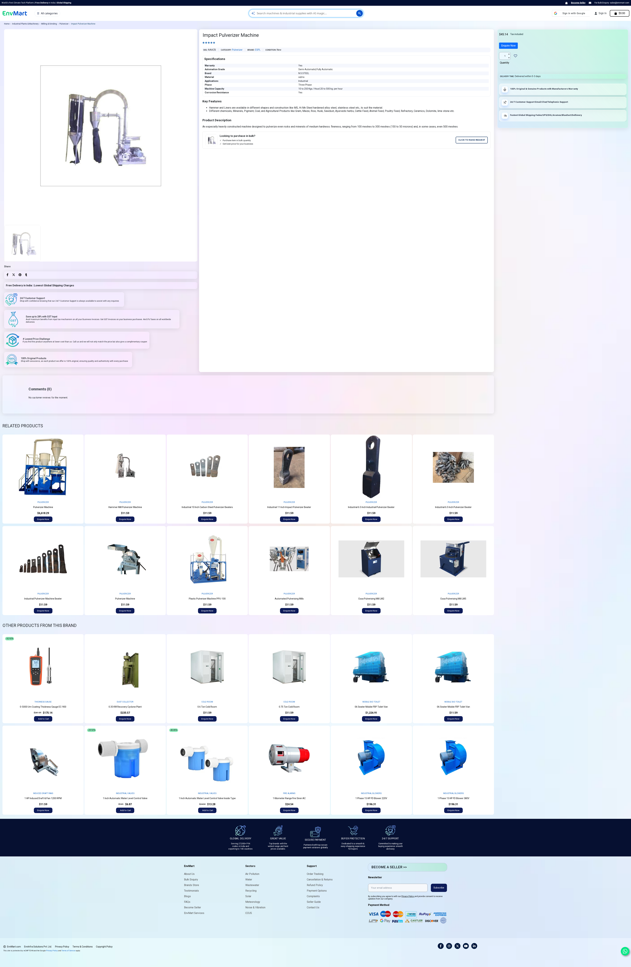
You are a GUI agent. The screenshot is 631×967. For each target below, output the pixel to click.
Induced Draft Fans (43, 793)
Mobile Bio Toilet (371, 702)
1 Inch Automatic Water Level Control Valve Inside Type (207, 798)
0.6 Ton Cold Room (207, 706)
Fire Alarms (289, 793)
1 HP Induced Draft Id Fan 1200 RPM (43, 798)
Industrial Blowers (371, 793)
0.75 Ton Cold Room (289, 706)
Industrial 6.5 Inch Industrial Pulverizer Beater (371, 507)
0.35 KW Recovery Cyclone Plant (125, 706)
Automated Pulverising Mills (289, 598)
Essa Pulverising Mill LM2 (371, 598)
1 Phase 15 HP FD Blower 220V (371, 798)
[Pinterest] (19, 274)
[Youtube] (466, 946)
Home (7, 24)
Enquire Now (508, 45)
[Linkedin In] (474, 946)
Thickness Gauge (43, 702)
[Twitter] (13, 274)
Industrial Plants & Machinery (25, 24)
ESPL (257, 49)
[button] (43, 519)
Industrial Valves (125, 793)
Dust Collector (125, 702)
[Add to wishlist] (78, 439)
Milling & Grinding (49, 24)
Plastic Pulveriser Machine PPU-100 (207, 598)
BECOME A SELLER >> (389, 867)
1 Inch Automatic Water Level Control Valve (125, 798)
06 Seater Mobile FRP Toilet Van (371, 706)
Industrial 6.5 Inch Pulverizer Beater (453, 507)
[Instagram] (449, 946)
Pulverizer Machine (43, 507)
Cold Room (207, 702)
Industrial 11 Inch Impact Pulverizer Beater (289, 507)
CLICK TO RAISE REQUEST (471, 140)
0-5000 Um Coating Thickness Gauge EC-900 (43, 706)
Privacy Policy (407, 896)
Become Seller (578, 3)
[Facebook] (7, 274)
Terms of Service (68, 950)
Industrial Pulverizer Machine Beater (43, 598)
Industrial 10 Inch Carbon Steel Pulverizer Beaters (207, 507)
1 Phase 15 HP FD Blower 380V (453, 798)
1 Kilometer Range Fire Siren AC (289, 798)
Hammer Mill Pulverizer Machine (125, 507)
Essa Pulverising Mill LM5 (453, 598)
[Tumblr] (26, 274)
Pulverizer (64, 24)
